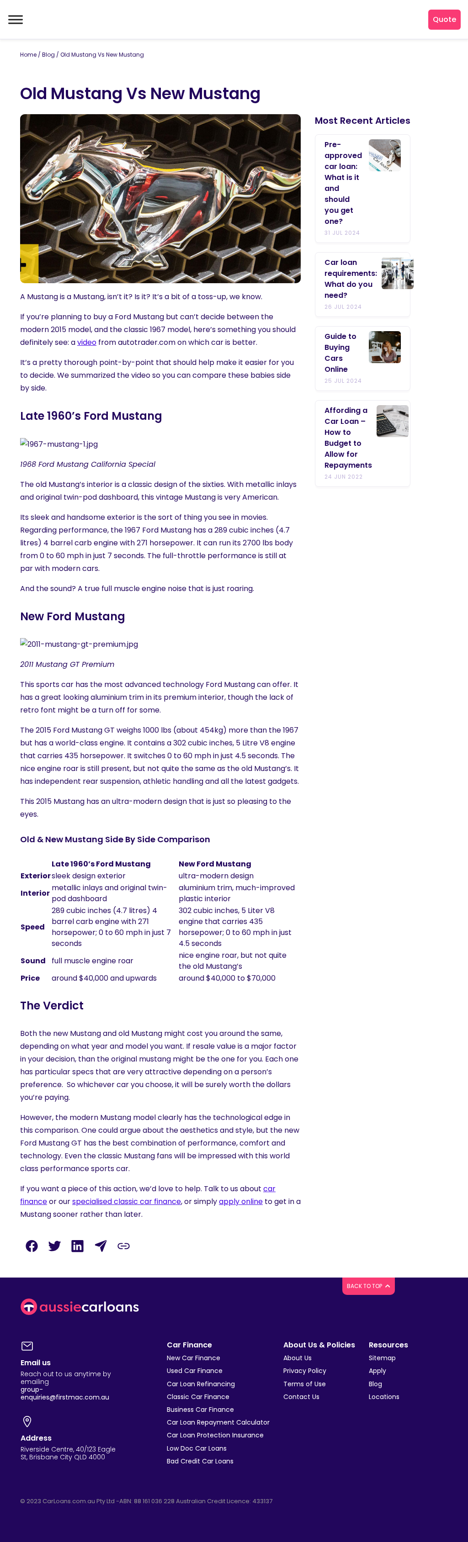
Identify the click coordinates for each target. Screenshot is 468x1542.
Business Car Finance (200, 1409)
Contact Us (301, 1396)
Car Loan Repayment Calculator (218, 1422)
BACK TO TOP (365, 1286)
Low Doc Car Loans (197, 1448)
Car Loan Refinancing (201, 1384)
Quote (444, 19)
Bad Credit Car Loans (200, 1461)
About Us (297, 1357)
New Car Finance (193, 1357)
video (86, 342)
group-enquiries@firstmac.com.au (65, 1393)
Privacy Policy (304, 1370)
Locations (384, 1396)
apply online (241, 1201)
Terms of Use (304, 1384)
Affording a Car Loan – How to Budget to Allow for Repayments (348, 437)
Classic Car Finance (198, 1396)
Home (28, 54)
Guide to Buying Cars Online (340, 353)
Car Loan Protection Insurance (215, 1435)
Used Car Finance (195, 1370)
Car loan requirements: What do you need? (350, 279)
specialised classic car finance (126, 1201)
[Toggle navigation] (14, 19)
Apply (377, 1370)
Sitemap (382, 1357)
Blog (48, 54)
